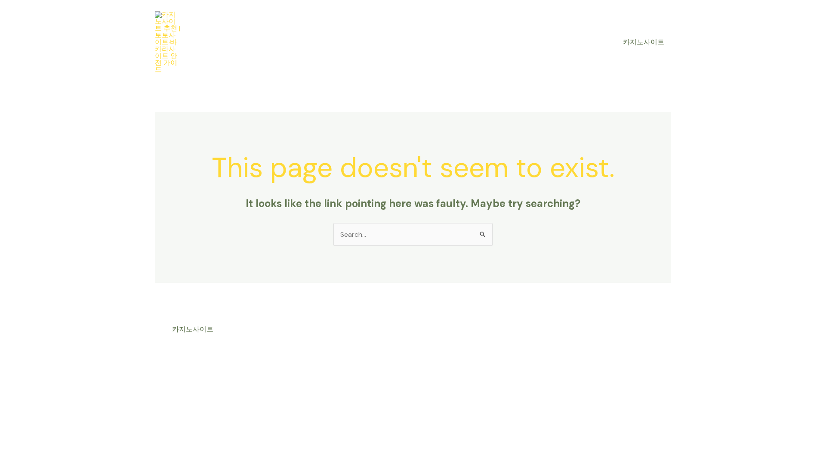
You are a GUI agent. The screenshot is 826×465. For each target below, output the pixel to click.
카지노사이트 (643, 41)
